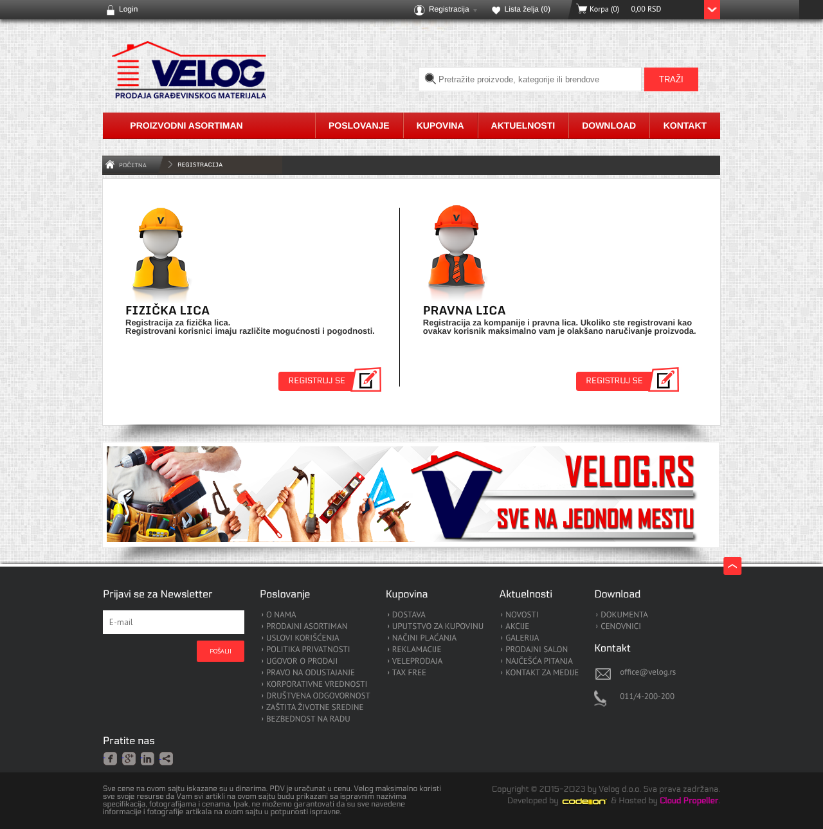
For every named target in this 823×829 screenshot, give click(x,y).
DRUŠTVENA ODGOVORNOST (318, 696)
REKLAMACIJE (417, 650)
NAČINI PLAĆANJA (424, 638)
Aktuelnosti (523, 125)
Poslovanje (359, 125)
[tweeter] (167, 759)
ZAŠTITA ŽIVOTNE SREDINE (314, 708)
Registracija (449, 9)
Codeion (593, 801)
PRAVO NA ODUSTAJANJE (310, 673)
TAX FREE (409, 673)
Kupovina (440, 125)
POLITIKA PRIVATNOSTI (308, 650)
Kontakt (685, 125)
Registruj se (316, 381)
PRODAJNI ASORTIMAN (306, 627)
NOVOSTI (521, 615)
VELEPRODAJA (417, 661)
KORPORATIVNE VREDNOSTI (316, 684)
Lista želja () (527, 9)
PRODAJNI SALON (536, 650)
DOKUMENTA (624, 615)
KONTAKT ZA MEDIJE (542, 673)
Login (128, 9)
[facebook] (111, 758)
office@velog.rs (648, 671)
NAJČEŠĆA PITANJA (539, 661)
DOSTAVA (409, 615)
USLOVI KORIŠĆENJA (302, 638)
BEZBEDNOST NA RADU (308, 719)
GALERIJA (522, 638)
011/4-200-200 (647, 696)
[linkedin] (148, 758)
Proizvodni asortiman (186, 125)
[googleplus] (130, 758)
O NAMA (281, 615)
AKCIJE (517, 627)
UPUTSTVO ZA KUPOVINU (438, 627)
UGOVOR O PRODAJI (302, 661)
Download (609, 125)
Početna (133, 165)
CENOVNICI (621, 627)
